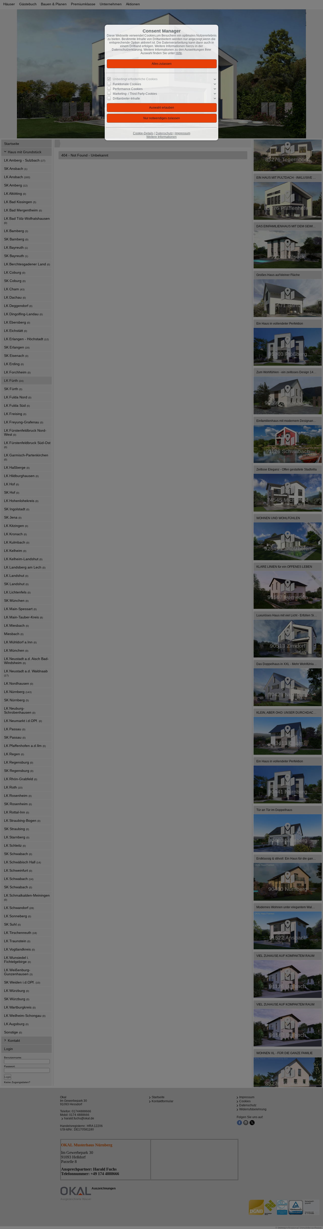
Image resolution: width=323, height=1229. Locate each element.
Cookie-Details (143, 133)
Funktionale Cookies (127, 84)
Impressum (182, 133)
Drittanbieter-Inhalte (126, 98)
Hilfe (179, 53)
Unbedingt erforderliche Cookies (135, 79)
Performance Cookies (128, 89)
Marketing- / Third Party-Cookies (135, 94)
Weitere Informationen (161, 137)
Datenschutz (164, 133)
